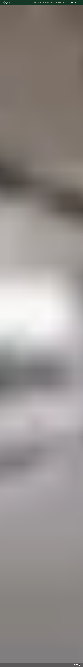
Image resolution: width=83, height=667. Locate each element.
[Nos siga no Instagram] (68, 2)
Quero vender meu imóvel (60, 2)
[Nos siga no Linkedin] (75, 2)
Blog (52, 2)
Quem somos (46, 2)
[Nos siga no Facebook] (72, 2)
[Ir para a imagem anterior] (4, 665)
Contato (39, 2)
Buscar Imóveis (32, 2)
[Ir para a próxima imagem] (7, 665)
